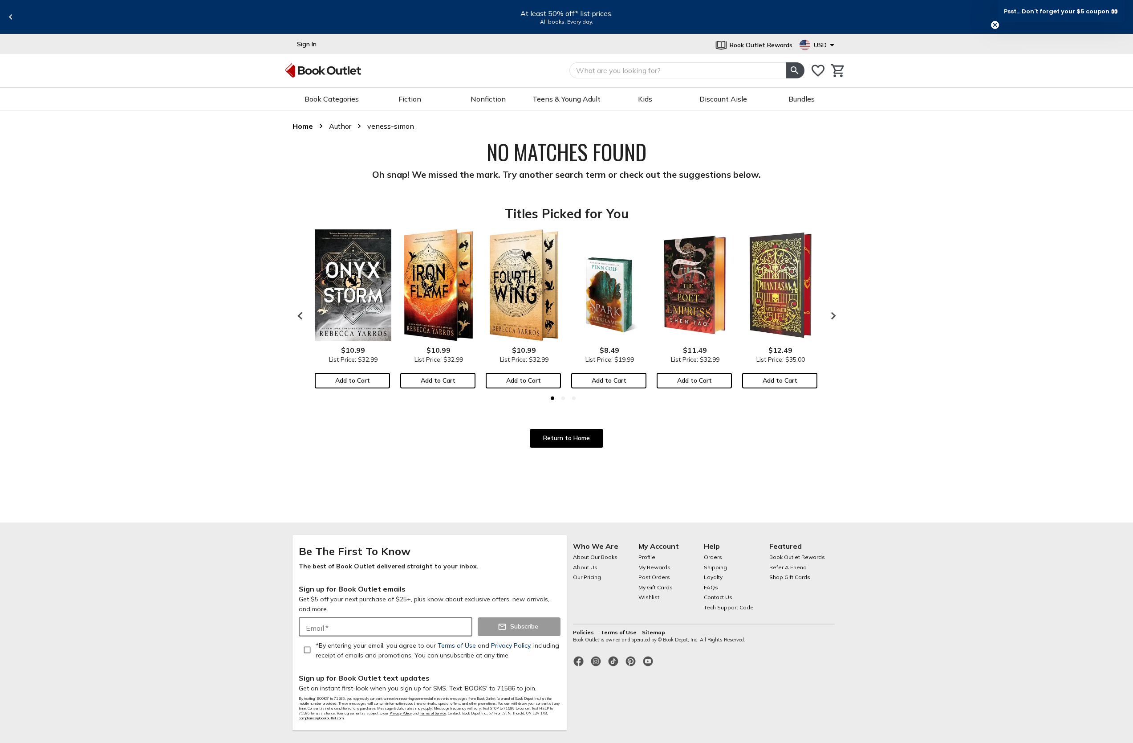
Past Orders (654, 577)
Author (340, 126)
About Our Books (595, 557)
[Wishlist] (818, 71)
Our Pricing (587, 577)
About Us (585, 567)
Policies (584, 632)
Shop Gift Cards (789, 577)
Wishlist (648, 597)
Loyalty (713, 577)
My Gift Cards (655, 587)
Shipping (715, 567)
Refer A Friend (788, 567)
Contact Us (718, 597)
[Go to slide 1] (552, 398)
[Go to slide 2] (563, 398)
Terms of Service (433, 713)
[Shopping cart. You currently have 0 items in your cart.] (838, 71)
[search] (795, 70)
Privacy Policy (401, 713)
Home (302, 126)
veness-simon (390, 126)
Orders (713, 557)
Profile (646, 557)
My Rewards (654, 567)
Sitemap (653, 632)
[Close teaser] (995, 24)
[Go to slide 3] (574, 398)
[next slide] (831, 316)
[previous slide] (10, 17)
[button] (1061, 11)
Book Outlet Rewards (797, 557)
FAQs (711, 587)
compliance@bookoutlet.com (321, 718)
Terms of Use (619, 632)
